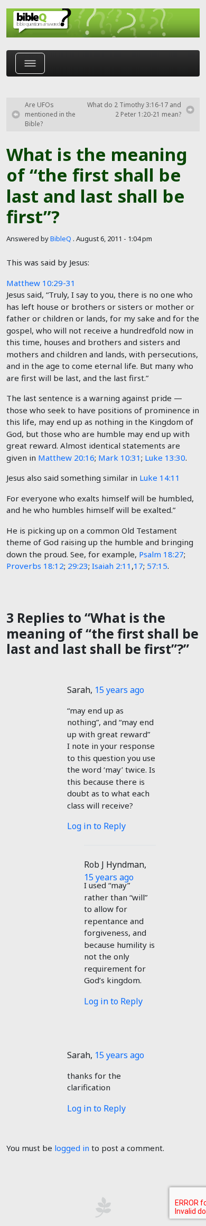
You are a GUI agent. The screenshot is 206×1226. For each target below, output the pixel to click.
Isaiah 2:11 (112, 565)
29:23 (78, 565)
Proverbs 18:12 (35, 565)
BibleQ (60, 238)
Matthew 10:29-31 (41, 283)
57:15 (157, 565)
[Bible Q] (103, 22)
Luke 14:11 (159, 477)
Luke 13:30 (165, 457)
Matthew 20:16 (66, 457)
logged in (71, 1148)
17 (138, 565)
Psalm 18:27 (161, 554)
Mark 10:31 (119, 457)
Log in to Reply (96, 826)
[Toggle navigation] (30, 63)
